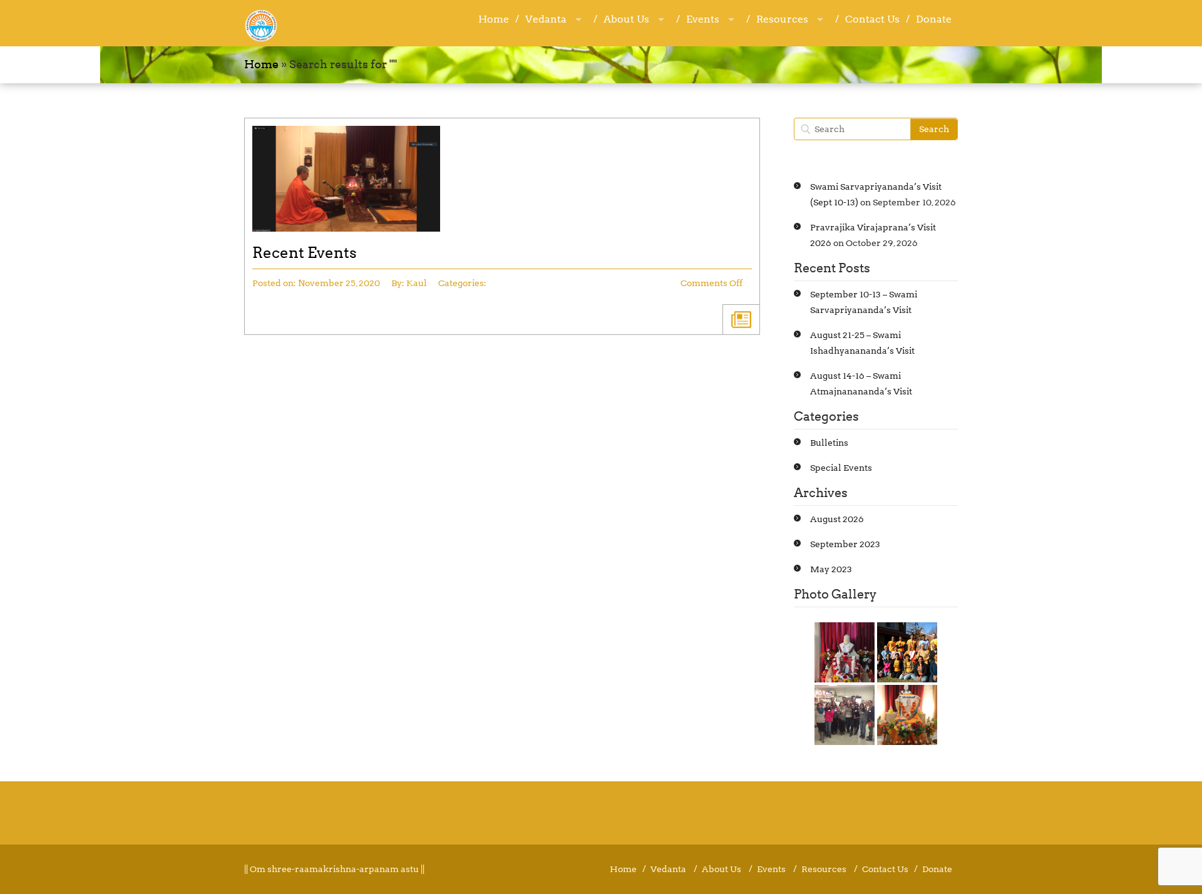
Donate (934, 19)
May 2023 (831, 569)
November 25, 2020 (339, 283)
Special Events (841, 468)
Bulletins (829, 443)
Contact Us (872, 19)
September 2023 (845, 544)
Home (493, 19)
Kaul (416, 283)
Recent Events (304, 252)
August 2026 (837, 519)
